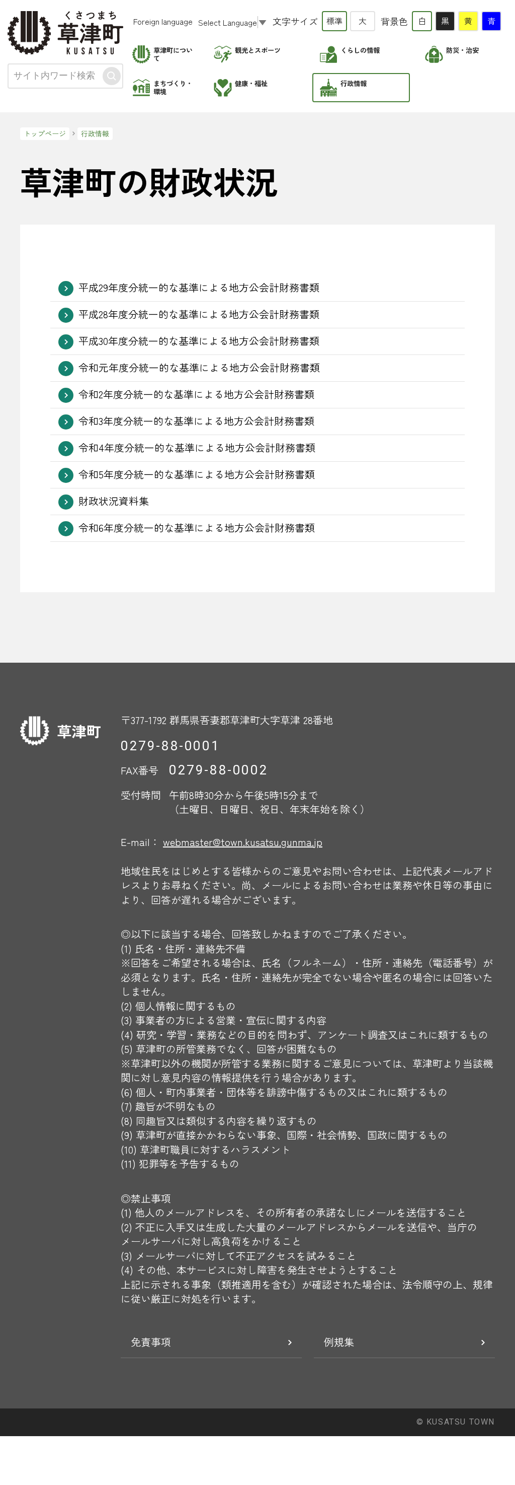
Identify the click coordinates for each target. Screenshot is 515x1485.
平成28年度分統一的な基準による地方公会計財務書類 (198, 314)
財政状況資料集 (113, 500)
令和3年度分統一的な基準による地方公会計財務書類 (196, 420)
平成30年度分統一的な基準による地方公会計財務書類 (198, 340)
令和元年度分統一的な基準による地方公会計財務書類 (199, 367)
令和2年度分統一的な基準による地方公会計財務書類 (196, 394)
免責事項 (151, 1341)
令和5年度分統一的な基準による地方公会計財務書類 (196, 474)
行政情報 (95, 133)
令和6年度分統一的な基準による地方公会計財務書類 (196, 527)
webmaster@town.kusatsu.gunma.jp (242, 841)
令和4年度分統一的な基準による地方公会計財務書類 (196, 447)
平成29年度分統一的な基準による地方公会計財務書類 (198, 287)
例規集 (339, 1341)
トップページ (45, 133)
